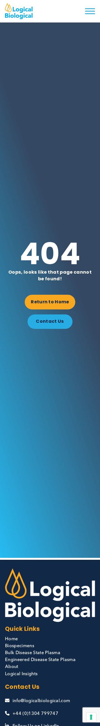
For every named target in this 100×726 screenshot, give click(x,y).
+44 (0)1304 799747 (35, 714)
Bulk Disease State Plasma (32, 653)
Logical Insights (21, 674)
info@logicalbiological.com (41, 701)
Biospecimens (19, 646)
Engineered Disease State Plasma (40, 660)
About (11, 667)
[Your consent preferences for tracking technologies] (91, 717)
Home (11, 639)
